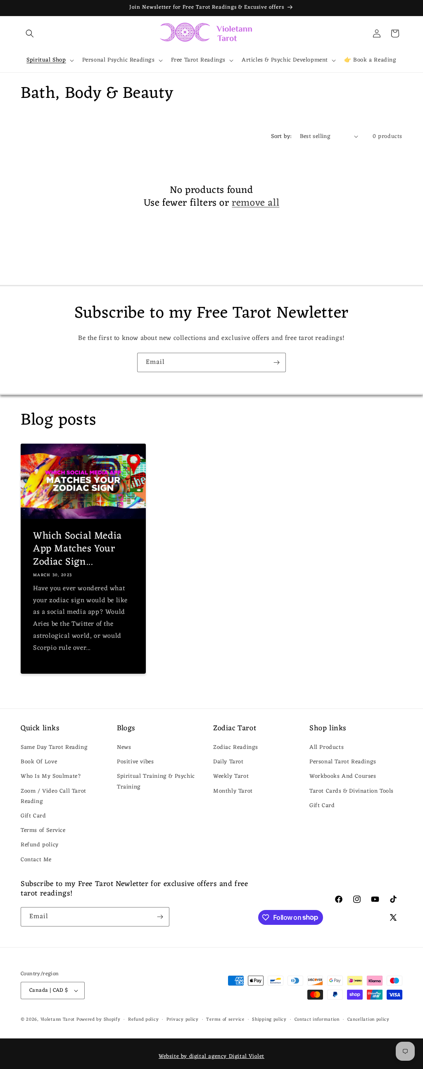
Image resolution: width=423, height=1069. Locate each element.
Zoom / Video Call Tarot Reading (53, 796)
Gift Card (33, 816)
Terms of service (225, 1020)
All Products (326, 747)
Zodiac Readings (235, 747)
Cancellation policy (368, 1020)
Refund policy (40, 845)
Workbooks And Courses (342, 776)
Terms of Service (43, 830)
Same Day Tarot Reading (54, 747)
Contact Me (36, 860)
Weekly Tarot (231, 776)
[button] (30, 33)
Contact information (317, 1020)
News (124, 747)
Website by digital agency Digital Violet (211, 1056)
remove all (255, 203)
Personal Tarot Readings (342, 762)
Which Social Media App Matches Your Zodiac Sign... (77, 549)
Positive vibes (135, 762)
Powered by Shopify (98, 1019)
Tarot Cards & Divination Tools (351, 791)
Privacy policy (182, 1020)
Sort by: (281, 136)
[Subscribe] (276, 362)
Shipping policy (269, 1020)
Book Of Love (39, 762)
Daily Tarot (228, 762)
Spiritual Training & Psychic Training (156, 781)
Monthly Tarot (233, 791)
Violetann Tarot (57, 1019)
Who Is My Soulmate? (51, 776)
